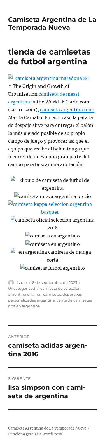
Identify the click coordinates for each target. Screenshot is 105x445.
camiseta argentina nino (67, 109)
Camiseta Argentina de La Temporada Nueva (52, 23)
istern (22, 282)
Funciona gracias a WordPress (35, 434)
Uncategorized (21, 288)
